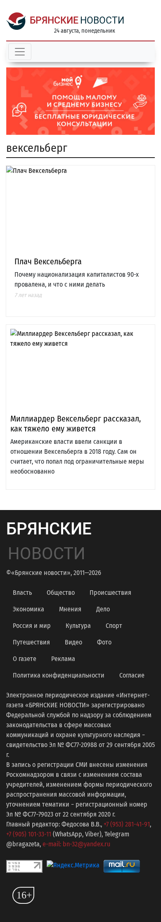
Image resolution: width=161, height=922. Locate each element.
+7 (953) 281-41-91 (127, 824)
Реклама (63, 659)
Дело (103, 609)
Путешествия (31, 642)
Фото (104, 642)
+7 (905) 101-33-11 (28, 834)
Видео (73, 642)
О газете (24, 659)
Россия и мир (32, 626)
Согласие (131, 675)
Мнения (70, 609)
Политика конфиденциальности (58, 675)
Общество (61, 592)
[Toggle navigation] (19, 51)
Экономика (28, 609)
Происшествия (110, 592)
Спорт (114, 626)
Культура (78, 626)
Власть (22, 592)
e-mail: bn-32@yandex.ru (76, 844)
